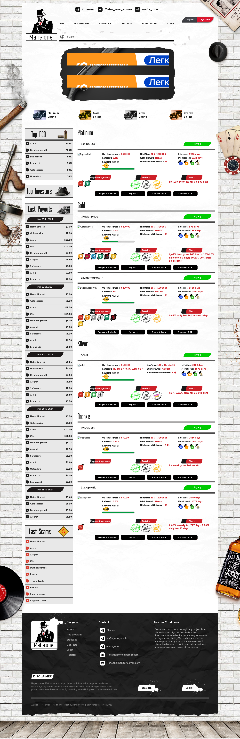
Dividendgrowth (92, 277)
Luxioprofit (88, 487)
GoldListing (97, 114)
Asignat (34, 259)
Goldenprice (89, 216)
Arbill (84, 354)
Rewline (34, 587)
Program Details (107, 194)
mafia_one (112, 646)
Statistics (105, 23)
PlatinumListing (53, 114)
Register (71, 654)
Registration (149, 23)
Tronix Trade (37, 581)
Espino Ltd (88, 143)
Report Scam (159, 194)
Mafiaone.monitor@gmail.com (123, 662)
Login (170, 23)
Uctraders (88, 427)
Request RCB (185, 194)
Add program (81, 23)
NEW (61, 23)
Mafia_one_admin (116, 638)
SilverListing (142, 114)
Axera (33, 240)
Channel (111, 630)
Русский (205, 19)
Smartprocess (37, 594)
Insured (34, 574)
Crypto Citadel (38, 600)
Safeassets (35, 266)
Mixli (32, 246)
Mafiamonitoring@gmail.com (122, 654)
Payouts (133, 194)
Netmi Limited (37, 227)
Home (70, 629)
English (189, 19)
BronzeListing (188, 114)
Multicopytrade (38, 568)
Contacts (126, 23)
